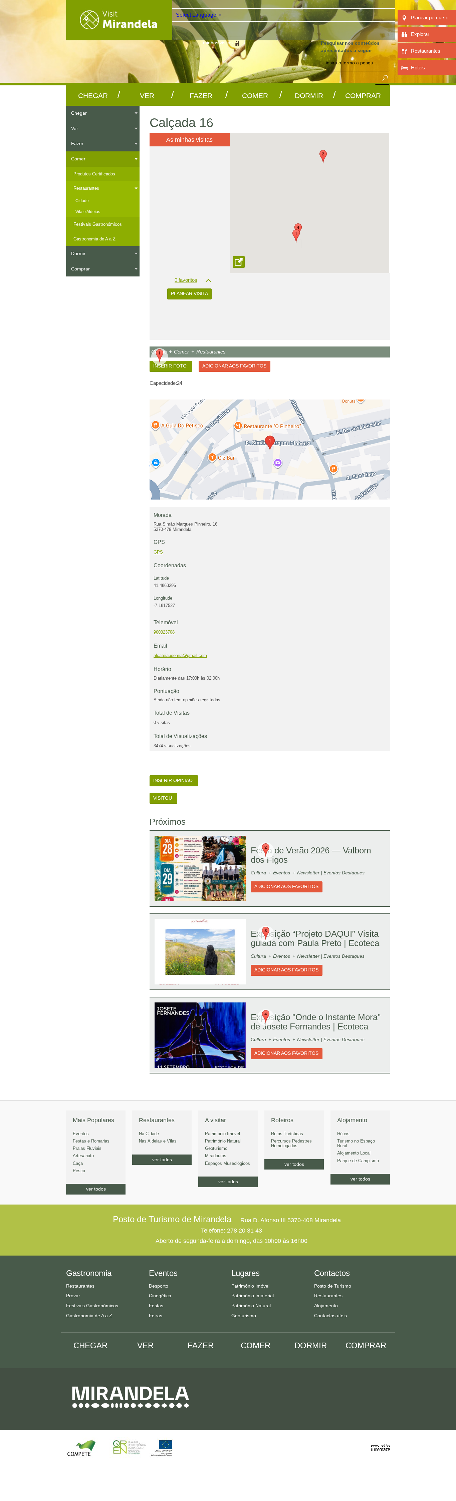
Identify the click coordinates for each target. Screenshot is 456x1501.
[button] (296, 236)
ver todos (96, 1189)
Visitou (163, 798)
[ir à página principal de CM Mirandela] (130, 1414)
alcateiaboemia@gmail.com (180, 655)
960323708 (164, 632)
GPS (158, 552)
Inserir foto (170, 365)
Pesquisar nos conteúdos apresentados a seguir (350, 46)
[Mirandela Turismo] (119, 36)
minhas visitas (218, 42)
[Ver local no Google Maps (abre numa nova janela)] (270, 450)
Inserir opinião (173, 780)
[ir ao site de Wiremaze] (380, 1444)
